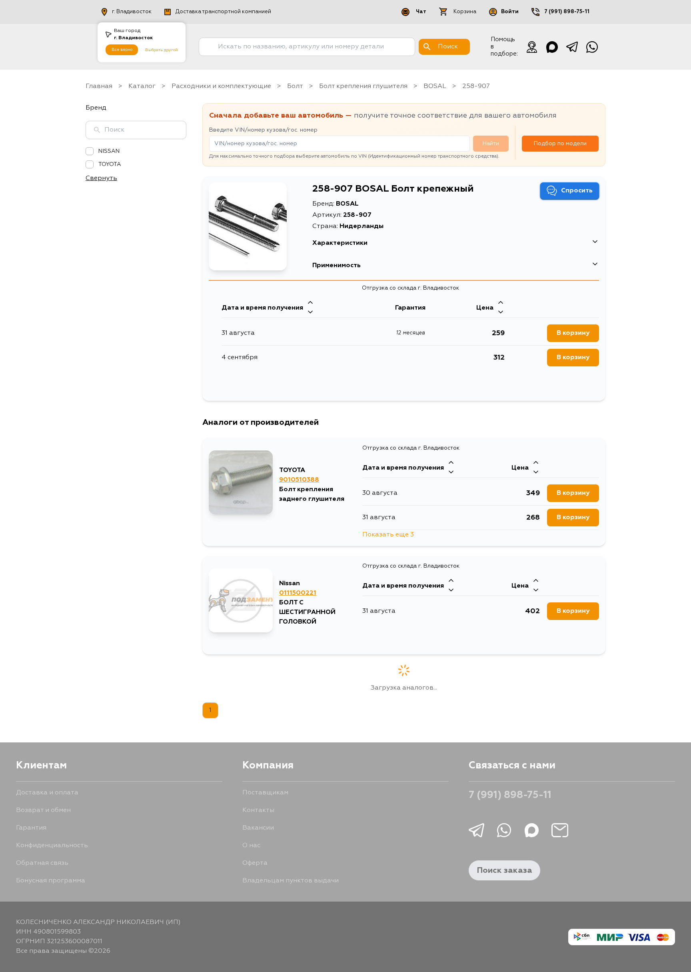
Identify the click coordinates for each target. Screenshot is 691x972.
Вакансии (258, 828)
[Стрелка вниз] (310, 313)
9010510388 (299, 480)
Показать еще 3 (388, 535)
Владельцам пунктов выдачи (290, 881)
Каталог (142, 86)
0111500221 (297, 593)
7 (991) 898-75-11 (566, 11)
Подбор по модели (560, 143)
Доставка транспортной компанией (223, 11)
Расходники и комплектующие (221, 86)
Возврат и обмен (43, 810)
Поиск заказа (504, 870)
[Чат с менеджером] (532, 47)
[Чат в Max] (552, 47)
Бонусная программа (50, 881)
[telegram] (572, 47)
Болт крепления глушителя (363, 86)
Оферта (255, 863)
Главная (99, 86)
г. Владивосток (132, 11)
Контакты (258, 810)
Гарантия (31, 828)
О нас (251, 845)
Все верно (122, 50)
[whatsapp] (592, 47)
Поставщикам (265, 793)
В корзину (573, 333)
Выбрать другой (161, 50)
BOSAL (434, 86)
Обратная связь (42, 863)
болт (295, 86)
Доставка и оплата (47, 793)
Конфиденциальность (52, 845)
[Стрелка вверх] (310, 303)
